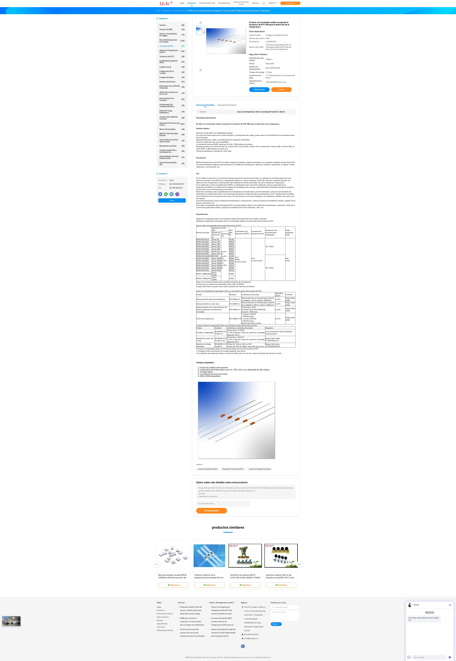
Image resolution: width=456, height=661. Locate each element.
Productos (161, 610)
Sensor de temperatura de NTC (172, 51)
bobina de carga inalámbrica (172, 112)
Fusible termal (172, 67)
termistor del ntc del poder (207, 469)
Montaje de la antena (172, 146)
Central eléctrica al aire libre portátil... (172, 141)
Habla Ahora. (290, 3)
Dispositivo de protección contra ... (172, 124)
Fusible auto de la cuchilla (172, 72)
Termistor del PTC (172, 57)
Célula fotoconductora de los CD (172, 93)
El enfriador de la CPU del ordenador (172, 87)
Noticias (160, 620)
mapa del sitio (162, 624)
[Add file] (409, 657)
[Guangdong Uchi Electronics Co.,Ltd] (166, 3)
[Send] (450, 657)
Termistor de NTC (172, 46)
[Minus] (450, 604)
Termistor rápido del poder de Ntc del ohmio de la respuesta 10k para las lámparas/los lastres (281, 577)
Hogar (159, 607)
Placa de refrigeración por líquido (172, 41)
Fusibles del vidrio (172, 77)
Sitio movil (161, 627)
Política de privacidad (165, 630)
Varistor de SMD (172, 29)
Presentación (211, 510)
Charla (172, 200)
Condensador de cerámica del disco (172, 105)
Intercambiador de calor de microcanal (172, 157)
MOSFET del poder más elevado (172, 134)
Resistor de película (172, 82)
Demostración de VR (164, 614)
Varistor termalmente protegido (172, 35)
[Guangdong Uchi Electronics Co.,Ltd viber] (177, 194)
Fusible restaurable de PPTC (172, 62)
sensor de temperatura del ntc (260, 469)
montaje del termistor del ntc (233, 469)
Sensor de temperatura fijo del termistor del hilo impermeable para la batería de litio (223, 632)
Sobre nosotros (163, 617)
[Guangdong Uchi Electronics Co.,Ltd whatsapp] (166, 194)
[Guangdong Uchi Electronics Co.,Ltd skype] (171, 194)
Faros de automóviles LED (172, 163)
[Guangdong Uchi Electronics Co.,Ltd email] (160, 194)
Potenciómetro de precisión (172, 99)
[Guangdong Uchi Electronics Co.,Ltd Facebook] (243, 646)
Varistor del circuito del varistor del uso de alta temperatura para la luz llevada (192, 632)
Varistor (172, 25)
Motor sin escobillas (172, 129)
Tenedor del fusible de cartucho (172, 118)
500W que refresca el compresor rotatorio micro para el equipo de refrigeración (192, 621)
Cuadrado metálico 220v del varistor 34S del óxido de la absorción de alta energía (191, 610)
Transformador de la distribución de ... (172, 151)
